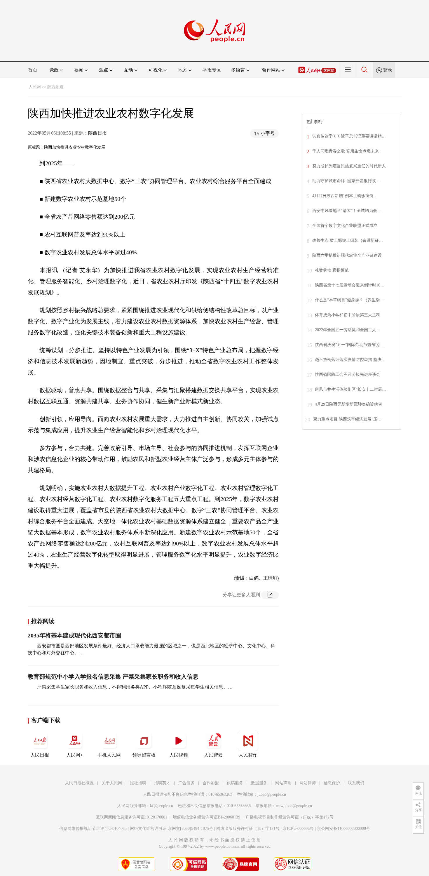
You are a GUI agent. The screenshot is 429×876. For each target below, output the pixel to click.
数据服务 (259, 783)
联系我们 (356, 783)
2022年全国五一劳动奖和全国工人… (347, 330)
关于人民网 (112, 783)
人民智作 (248, 754)
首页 (32, 69)
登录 (387, 69)
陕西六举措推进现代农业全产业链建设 (347, 255)
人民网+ (74, 754)
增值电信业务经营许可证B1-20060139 (206, 817)
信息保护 (332, 783)
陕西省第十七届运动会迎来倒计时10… (349, 285)
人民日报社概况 (79, 783)
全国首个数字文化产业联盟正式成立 (345, 225)
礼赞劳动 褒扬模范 (332, 270)
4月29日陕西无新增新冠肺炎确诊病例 (348, 404)
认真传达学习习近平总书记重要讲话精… (349, 136)
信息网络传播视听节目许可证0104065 (93, 828)
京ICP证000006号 (298, 828)
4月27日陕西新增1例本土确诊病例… (345, 196)
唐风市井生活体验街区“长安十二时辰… (350, 389)
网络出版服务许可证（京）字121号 (248, 828)
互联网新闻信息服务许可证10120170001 (131, 817)
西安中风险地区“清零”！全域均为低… (346, 210)
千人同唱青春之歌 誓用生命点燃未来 (345, 151)
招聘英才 (162, 783)
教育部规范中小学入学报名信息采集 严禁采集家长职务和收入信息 (113, 676)
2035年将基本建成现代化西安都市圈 (74, 635)
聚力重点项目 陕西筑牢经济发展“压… (347, 419)
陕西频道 (55, 87)
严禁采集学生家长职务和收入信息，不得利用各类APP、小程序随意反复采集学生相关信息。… (135, 686)
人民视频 (178, 754)
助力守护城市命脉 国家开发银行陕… (346, 181)
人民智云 (213, 754)
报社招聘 (138, 783)
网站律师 (307, 783)
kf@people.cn (161, 806)
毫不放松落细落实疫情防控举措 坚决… (350, 359)
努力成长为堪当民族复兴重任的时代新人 (349, 166)
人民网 (35, 87)
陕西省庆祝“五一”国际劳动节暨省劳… (349, 345)
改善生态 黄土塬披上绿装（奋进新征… (347, 240)
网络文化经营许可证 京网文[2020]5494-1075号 (171, 828)
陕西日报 (97, 133)
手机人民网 (109, 754)
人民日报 (39, 754)
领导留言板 (144, 754)
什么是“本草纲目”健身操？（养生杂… (349, 300)
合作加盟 (211, 783)
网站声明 (283, 783)
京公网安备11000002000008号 (343, 828)
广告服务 (186, 783)
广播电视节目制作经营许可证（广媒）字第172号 (290, 817)
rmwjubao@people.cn (294, 806)
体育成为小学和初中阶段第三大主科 (347, 315)
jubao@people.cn (271, 794)
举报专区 (212, 69)
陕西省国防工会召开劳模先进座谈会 (347, 374)
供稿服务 (235, 783)
